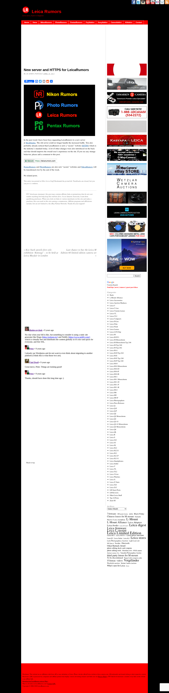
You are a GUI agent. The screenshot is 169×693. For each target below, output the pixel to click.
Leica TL (113, 469)
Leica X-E (113, 485)
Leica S (112, 437)
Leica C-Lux (114, 308)
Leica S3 (113, 442)
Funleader (138, 517)
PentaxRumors (76, 22)
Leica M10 (114, 363)
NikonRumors (46, 22)
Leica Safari (118, 538)
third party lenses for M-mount (122, 555)
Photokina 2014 (127, 550)
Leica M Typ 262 (116, 347)
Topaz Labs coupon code (133, 558)
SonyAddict (102, 22)
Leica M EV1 (114, 337)
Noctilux (117, 543)
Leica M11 (114, 376)
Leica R (112, 434)
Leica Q (112, 405)
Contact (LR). (51, 684)
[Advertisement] (60, 46)
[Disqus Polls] (60, 293)
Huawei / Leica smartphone (116, 520)
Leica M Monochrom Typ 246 (120, 342)
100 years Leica (122, 514)
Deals (112, 295)
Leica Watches (115, 477)
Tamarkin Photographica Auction (130, 553)
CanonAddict (116, 22)
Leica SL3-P (114, 456)
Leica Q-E (113, 408)
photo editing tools (114, 550)
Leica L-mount (116, 530)
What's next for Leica (116, 565)
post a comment (32, 183)
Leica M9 (113, 395)
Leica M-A (113, 350)
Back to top (30, 462)
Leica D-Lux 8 (124, 526)
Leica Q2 (113, 413)
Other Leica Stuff (47, 181)
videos (120, 560)
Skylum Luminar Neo (113, 553)
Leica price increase (135, 535)
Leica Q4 (113, 429)
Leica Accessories (116, 300)
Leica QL (113, 432)
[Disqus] (60, 359)
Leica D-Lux (114, 321)
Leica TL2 (113, 471)
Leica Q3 (113, 419)
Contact (139, 22)
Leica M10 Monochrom (118, 366)
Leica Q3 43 (114, 421)
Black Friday (139, 514)
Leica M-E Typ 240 (117, 358)
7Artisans (111, 514)
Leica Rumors (46, 11)
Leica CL (113, 313)
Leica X (112, 479)
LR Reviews (114, 492)
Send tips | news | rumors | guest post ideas (122, 287)
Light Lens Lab (134, 541)
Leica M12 (114, 390)
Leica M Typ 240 (116, 345)
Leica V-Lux (114, 474)
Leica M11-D (114, 382)
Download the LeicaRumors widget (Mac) (35, 681)
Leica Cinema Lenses (117, 311)
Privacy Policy (102, 676)
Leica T (112, 466)
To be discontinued (115, 558)
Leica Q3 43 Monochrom (119, 424)
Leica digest (137, 525)
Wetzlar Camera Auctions (129, 563)
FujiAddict (90, 22)
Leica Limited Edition (124, 533)
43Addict (128, 22)
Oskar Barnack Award (116, 546)
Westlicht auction (113, 563)
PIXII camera (137, 550)
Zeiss (127, 566)
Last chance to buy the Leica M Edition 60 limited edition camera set (78, 252)
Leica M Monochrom (117, 340)
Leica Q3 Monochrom (117, 427)
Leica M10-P (114, 371)
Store (35, 22)
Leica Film (113, 324)
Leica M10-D (114, 369)
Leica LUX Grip (115, 332)
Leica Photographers (117, 400)
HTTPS (85, 145)
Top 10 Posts (114, 498)
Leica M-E (113, 355)
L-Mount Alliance (116, 297)
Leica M (113, 334)
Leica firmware (116, 528)
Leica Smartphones (116, 461)
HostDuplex (31, 142)
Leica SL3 (113, 453)
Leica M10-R (114, 374)
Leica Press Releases (117, 403)
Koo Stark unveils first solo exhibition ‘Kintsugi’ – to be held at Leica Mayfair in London (41, 252)
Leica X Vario (114, 482)
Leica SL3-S (114, 458)
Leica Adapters (135, 522)
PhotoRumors (61, 22)
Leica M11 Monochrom (118, 379)
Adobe (131, 514)
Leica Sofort (114, 463)
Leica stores (138, 537)
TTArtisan (111, 560)
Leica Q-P (113, 411)
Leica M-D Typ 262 (117, 353)
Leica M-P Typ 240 (116, 361)
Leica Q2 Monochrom (117, 416)
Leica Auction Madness (118, 303)
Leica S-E (113, 440)
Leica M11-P (114, 384)
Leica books (113, 525)
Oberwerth (125, 543)
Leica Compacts (115, 319)
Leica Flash (114, 326)
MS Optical (110, 543)
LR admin (30, 74)
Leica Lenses (114, 329)
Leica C (112, 305)
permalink (68, 181)
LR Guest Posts (115, 490)
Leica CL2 (113, 316)
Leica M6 (113, 392)
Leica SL (113, 445)
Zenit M (113, 500)
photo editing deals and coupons (119, 548)
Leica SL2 (113, 448)
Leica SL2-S (114, 450)
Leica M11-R (114, 387)
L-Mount (132, 519)
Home (26, 22)
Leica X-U (113, 487)
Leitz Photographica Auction (117, 541)
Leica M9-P (114, 398)
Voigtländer (131, 560)
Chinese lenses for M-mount (120, 516)
